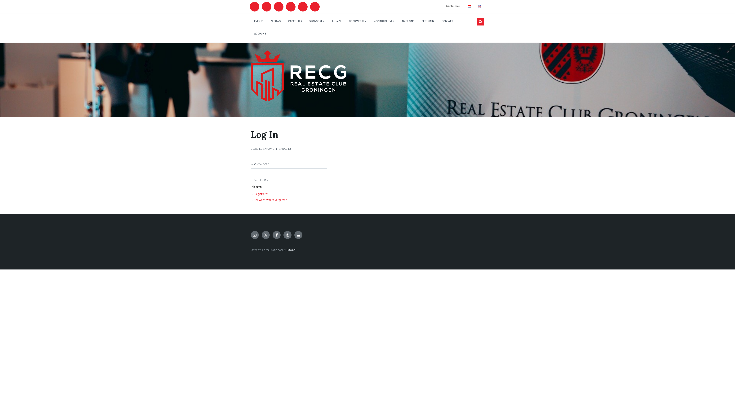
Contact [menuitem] (447, 21)
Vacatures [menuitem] (295, 21)
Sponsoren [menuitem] (317, 21)
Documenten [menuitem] (357, 21)
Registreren (262, 194)
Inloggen (256, 186)
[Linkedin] (303, 7)
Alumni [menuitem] (336, 21)
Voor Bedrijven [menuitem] (384, 21)
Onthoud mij (262, 180)
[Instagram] (254, 7)
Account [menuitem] (260, 33)
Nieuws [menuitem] (276, 21)
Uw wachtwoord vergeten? (271, 199)
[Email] (255, 235)
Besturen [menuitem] (428, 21)
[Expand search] (480, 21)
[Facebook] (315, 7)
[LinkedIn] (298, 235)
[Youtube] (291, 7)
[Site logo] (298, 100)
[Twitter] (266, 7)
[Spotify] (278, 7)
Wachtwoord (260, 164)
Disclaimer (452, 6)
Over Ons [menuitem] (408, 21)
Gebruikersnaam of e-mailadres (271, 149)
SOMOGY (290, 249)
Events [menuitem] (258, 21)
